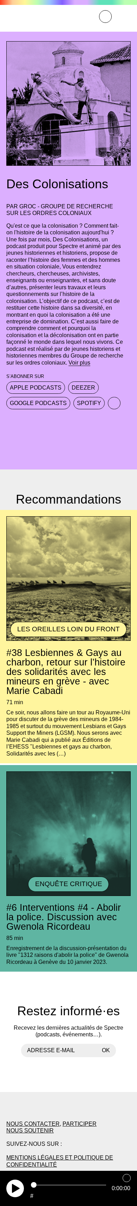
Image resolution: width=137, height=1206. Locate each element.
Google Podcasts (38, 403)
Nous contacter (33, 1123)
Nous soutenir (30, 1130)
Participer (80, 1123)
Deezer (83, 387)
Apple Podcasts (35, 387)
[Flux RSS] (114, 403)
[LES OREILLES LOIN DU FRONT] (68, 640)
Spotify (89, 403)
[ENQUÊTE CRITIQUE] (68, 895)
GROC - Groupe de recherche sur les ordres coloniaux (59, 209)
